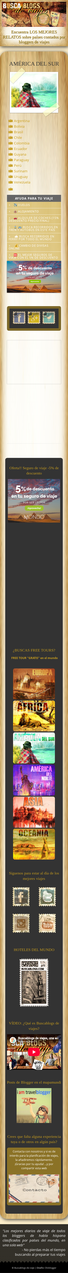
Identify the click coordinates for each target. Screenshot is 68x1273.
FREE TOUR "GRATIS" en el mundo (34, 658)
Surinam (21, 171)
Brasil (18, 132)
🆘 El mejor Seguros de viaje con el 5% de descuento (33, 256)
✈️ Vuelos (22, 205)
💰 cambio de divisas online (28, 247)
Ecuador (20, 148)
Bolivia (19, 126)
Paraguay (21, 160)
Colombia (21, 143)
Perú (17, 165)
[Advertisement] (34, 362)
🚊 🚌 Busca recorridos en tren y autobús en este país (33, 228)
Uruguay (21, 176)
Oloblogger (50, 1267)
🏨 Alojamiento (26, 211)
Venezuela (22, 182)
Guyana (20, 154)
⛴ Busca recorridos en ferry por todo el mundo (31, 237)
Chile (18, 137)
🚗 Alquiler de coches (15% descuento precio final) (34, 219)
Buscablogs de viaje (24, 1267)
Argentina (22, 120)
